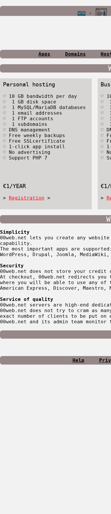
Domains (75, 54)
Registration (26, 198)
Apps (44, 54)
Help (78, 360)
